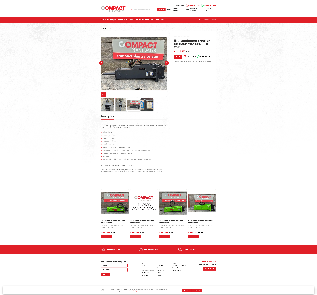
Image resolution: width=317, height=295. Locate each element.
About (169, 9)
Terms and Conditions (179, 265)
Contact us (209, 9)
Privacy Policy (176, 268)
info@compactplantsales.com (140, 150)
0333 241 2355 (194, 5)
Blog (187, 9)
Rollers (159, 273)
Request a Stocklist (193, 9)
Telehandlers (161, 270)
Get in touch (209, 268)
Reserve (178, 56)
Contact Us (145, 273)
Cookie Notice (176, 270)
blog (130, 153)
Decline (197, 290)
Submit (105, 274)
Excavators (160, 265)
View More (160, 275)
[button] (167, 63)
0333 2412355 (191, 57)
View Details (107, 236)
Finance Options (175, 9)
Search (161, 9)
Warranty (145, 275)
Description (107, 116)
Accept (186, 290)
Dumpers (160, 268)
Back (104, 29)
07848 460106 (210, 5)
